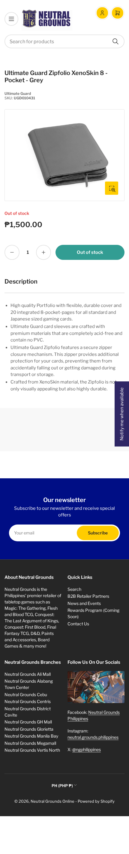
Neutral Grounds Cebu (25, 694)
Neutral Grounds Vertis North (32, 750)
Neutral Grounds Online (52, 801)
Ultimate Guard (17, 93)
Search (74, 589)
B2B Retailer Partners (88, 596)
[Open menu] (11, 19)
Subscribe (98, 532)
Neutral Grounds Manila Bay (31, 735)
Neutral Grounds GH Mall (28, 721)
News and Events (84, 603)
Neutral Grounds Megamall (30, 743)
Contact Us (78, 623)
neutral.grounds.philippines (93, 737)
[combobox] (64, 41)
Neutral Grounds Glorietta (28, 729)
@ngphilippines (86, 749)
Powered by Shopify (96, 801)
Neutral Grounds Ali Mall (27, 674)
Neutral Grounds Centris (27, 701)
